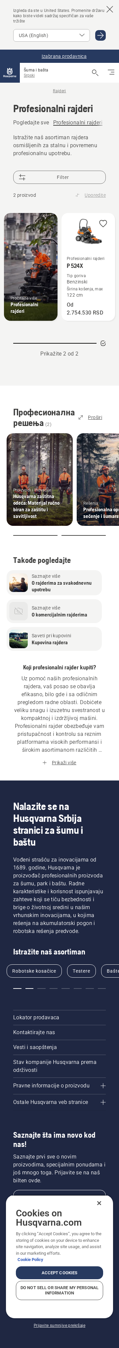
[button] (103, 224)
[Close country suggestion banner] (109, 9)
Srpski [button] (29, 75)
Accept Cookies (60, 1272)
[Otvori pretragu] (95, 73)
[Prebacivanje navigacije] (111, 73)
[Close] (99, 1203)
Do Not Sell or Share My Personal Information (59, 1290)
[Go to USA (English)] (100, 35)
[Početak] (10, 73)
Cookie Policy (30, 1259)
